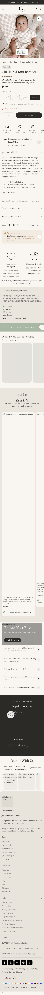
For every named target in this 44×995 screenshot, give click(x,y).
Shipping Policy (32, 969)
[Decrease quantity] (4, 115)
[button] (7, 76)
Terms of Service (8, 972)
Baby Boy (13, 62)
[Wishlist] (1, 993)
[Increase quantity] (12, 115)
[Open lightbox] (39, 18)
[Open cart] (41, 9)
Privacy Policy (7, 969)
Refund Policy (19, 969)
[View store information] (39, 142)
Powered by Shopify (28, 987)
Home (4, 62)
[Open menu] (3, 9)
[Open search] (36, 9)
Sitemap (19, 972)
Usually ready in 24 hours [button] (17, 145)
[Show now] (39, 236)
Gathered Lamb (14, 987)
